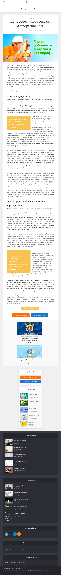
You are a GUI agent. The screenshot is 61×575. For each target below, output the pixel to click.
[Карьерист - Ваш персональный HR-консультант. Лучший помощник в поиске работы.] (30, 2)
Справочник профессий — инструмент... (20, 485)
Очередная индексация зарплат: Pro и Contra (19, 514)
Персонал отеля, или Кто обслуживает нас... (20, 455)
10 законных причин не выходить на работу (20, 448)
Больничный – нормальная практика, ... (20, 493)
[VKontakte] (6, 534)
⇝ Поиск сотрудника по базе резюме (15, 562)
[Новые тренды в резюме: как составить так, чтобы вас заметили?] (24, 396)
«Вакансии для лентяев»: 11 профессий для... (20, 441)
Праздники (30, 18)
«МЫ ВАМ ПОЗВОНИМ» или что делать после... (20, 469)
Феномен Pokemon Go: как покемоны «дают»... (20, 507)
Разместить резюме (21, 315)
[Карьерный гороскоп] (24, 403)
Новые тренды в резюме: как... (33, 395)
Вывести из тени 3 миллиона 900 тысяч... (21, 500)
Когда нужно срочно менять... (34, 416)
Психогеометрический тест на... (20, 462)
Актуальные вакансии (30, 308)
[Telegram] (15, 534)
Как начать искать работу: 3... (33, 423)
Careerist (29, 30)
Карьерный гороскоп (34, 401)
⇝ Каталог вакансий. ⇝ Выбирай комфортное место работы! (15, 549)
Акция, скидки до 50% (33, 409)
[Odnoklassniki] (19, 534)
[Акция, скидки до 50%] (24, 410)
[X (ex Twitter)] (11, 534)
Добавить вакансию (39, 315)
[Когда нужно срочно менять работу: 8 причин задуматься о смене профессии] (24, 417)
